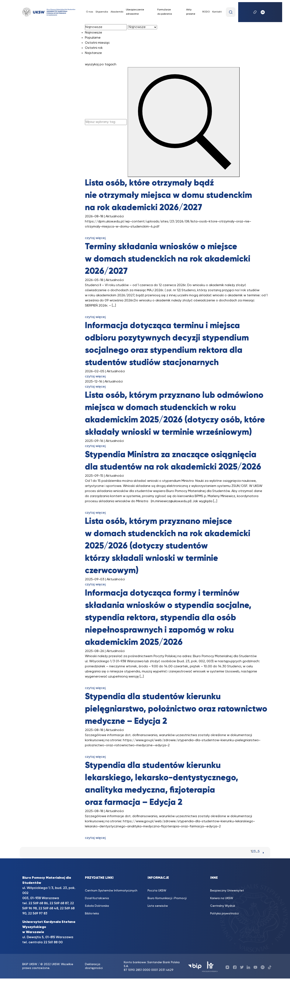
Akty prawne (190, 11)
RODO (206, 12)
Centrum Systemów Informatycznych (111, 890)
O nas (89, 12)
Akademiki (117, 12)
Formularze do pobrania (164, 11)
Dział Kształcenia (97, 898)
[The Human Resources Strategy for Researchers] (209, 966)
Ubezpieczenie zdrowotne (135, 11)
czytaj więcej (95, 238)
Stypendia (102, 12)
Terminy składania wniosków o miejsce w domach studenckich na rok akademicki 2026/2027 (167, 259)
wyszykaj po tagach (100, 64)
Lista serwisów (158, 905)
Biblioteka (92, 913)
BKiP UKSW (30, 964)
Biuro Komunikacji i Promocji (167, 898)
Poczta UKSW (157, 890)
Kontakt (217, 12)
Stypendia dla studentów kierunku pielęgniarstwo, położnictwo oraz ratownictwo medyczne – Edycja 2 (176, 709)
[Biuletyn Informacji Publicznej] (194, 966)
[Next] (263, 852)
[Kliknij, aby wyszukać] (230, 12)
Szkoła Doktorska (97, 905)
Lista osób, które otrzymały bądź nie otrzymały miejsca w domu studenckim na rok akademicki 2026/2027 (168, 195)
